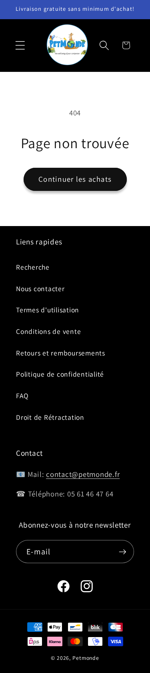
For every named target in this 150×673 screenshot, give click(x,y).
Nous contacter (40, 288)
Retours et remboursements (60, 352)
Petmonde (85, 657)
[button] (20, 45)
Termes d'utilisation (47, 309)
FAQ (22, 395)
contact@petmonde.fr (83, 474)
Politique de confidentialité (60, 374)
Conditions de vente (48, 331)
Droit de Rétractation (50, 417)
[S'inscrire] (123, 551)
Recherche (33, 267)
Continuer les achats (75, 179)
